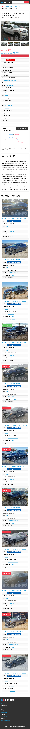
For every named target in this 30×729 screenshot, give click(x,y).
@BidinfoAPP (4, 712)
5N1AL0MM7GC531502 (10, 80)
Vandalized (14, 399)
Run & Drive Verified (13, 231)
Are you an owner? (15, 55)
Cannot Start (11, 314)
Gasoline (7, 108)
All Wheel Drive (8, 105)
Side (13, 236)
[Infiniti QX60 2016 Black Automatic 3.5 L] (15, 208)
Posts (2, 703)
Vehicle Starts (10, 85)
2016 (6, 82)
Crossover (7, 92)
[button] (27, 21)
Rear (11, 97)
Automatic (12, 691)
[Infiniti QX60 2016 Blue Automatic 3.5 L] (15, 290)
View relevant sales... (22, 128)
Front (12, 233)
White (6, 95)
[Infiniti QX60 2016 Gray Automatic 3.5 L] (15, 249)
